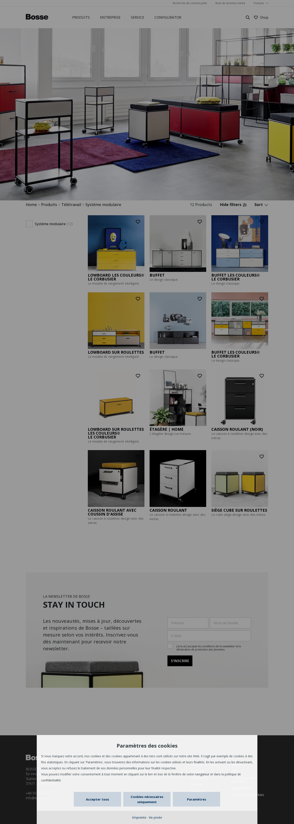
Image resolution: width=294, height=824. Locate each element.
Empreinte (139, 817)
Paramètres (196, 799)
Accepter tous (97, 799)
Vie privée (155, 817)
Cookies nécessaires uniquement (147, 799)
